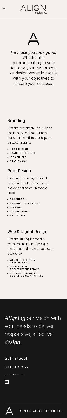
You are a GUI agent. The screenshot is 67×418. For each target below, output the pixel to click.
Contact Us (15, 374)
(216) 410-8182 (17, 367)
